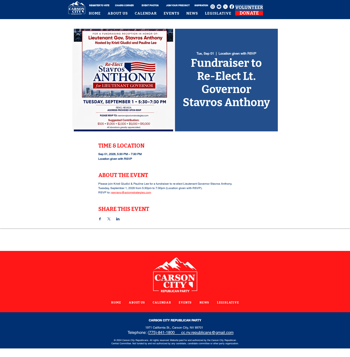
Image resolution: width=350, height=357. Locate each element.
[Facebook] (232, 6)
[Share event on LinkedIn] (118, 218)
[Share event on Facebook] (100, 218)
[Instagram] (212, 6)
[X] (225, 6)
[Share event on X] (109, 218)
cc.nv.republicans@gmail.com (207, 332)
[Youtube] (219, 6)
